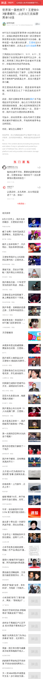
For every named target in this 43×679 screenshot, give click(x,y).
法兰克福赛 (31, 45)
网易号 (11, 2)
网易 (4, 3)
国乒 (32, 99)
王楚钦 (32, 42)
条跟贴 (21, 203)
